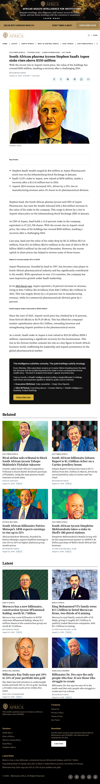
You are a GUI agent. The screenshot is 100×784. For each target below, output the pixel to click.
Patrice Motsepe (10, 522)
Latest (14, 44)
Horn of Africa (8, 736)
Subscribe (58, 744)
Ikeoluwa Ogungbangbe (13, 694)
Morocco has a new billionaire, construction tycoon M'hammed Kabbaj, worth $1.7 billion (23, 609)
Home (4, 44)
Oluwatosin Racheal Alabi (64, 549)
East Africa (68, 44)
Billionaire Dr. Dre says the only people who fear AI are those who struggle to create (73, 677)
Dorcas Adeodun (10, 481)
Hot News (66, 52)
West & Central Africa (48, 44)
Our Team (55, 720)
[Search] (89, 35)
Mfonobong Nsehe (17, 73)
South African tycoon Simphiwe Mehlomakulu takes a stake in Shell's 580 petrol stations (72, 529)
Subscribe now (87, 25)
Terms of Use (57, 716)
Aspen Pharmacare (51, 52)
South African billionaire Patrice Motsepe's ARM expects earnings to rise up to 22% (23, 529)
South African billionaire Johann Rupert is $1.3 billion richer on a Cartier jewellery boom (73, 461)
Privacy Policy (57, 713)
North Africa (27, 44)
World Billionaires (11, 671)
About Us (55, 709)
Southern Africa (85, 44)
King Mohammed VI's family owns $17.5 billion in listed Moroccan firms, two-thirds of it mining (74, 609)
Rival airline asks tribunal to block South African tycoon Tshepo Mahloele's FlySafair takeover (24, 461)
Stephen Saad (33, 52)
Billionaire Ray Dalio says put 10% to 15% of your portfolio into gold (24, 676)
